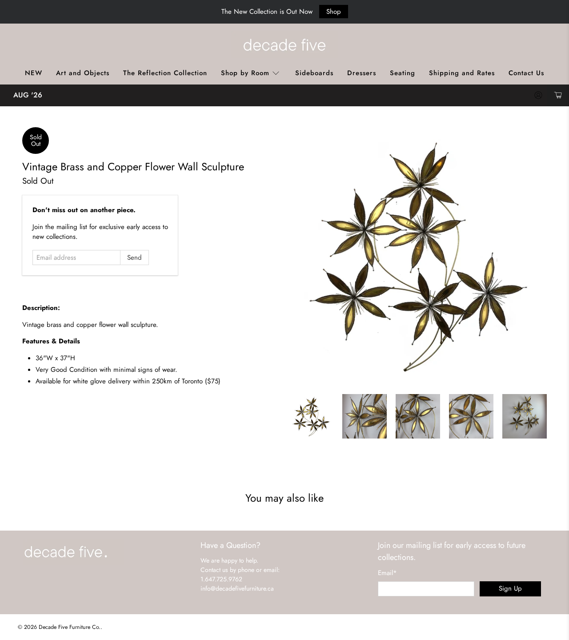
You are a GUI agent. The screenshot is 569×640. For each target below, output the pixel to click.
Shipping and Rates (462, 73)
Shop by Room (245, 73)
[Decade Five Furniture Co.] (284, 44)
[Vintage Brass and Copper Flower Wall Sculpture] (418, 256)
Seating (402, 73)
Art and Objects (82, 73)
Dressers (361, 73)
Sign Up (510, 588)
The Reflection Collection (165, 73)
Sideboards (314, 73)
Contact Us (526, 73)
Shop (333, 11)
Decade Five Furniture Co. (69, 627)
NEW (33, 73)
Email (387, 573)
